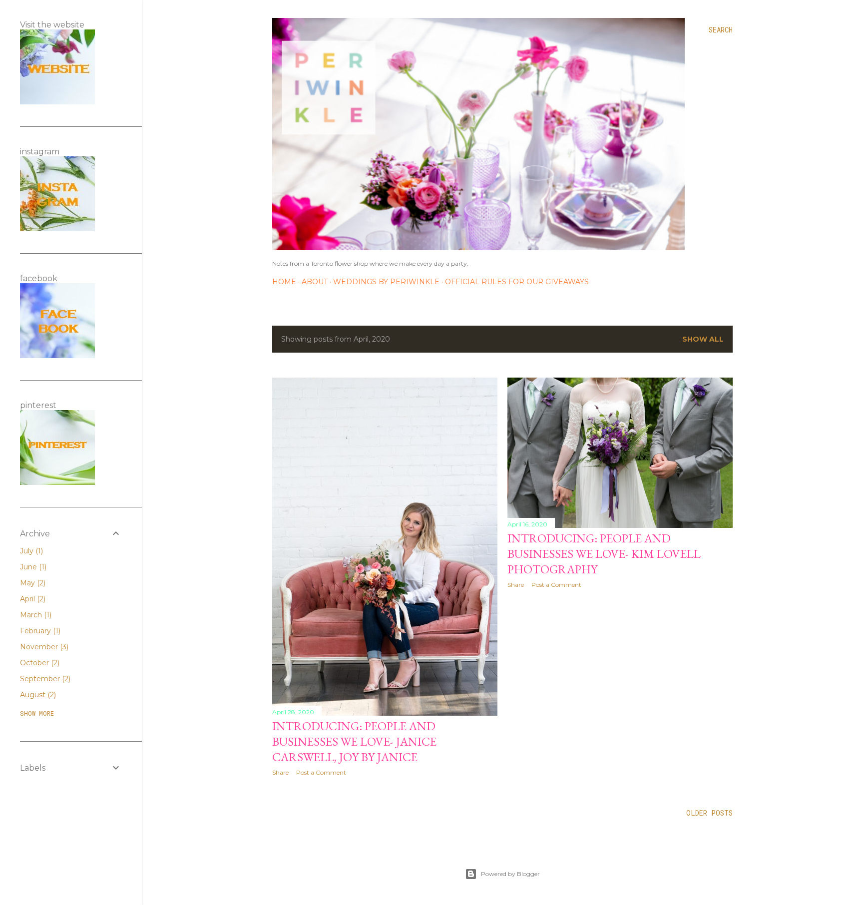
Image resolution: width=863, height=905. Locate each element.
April (31, 598)
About (315, 281)
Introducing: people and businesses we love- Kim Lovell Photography (604, 553)
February (39, 630)
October (38, 662)
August (37, 694)
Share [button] (280, 772)
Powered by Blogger (510, 874)
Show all (703, 339)
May (31, 582)
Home (284, 281)
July (30, 550)
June (32, 566)
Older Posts (709, 813)
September (44, 678)
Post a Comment (321, 772)
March (34, 614)
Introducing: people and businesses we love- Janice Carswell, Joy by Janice (354, 741)
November (43, 646)
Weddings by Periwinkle (386, 281)
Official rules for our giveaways (517, 281)
